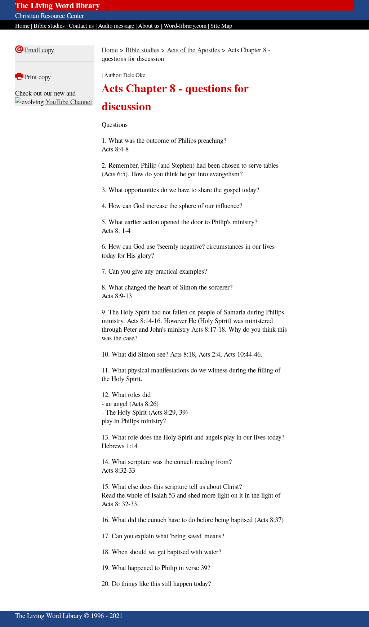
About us (149, 25)
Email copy (39, 49)
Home (22, 25)
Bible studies (49, 25)
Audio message (116, 25)
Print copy (37, 76)
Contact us (81, 25)
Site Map (221, 25)
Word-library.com (185, 25)
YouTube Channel (68, 101)
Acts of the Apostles (193, 49)
